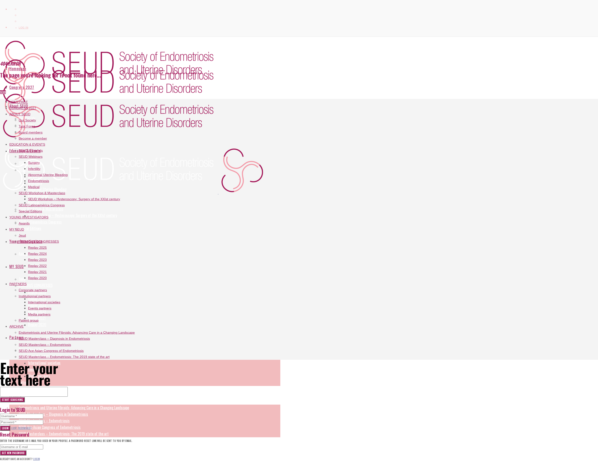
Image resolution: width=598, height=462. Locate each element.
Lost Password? (21, 428)
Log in (23, 27)
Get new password (13, 453)
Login (5, 428)
